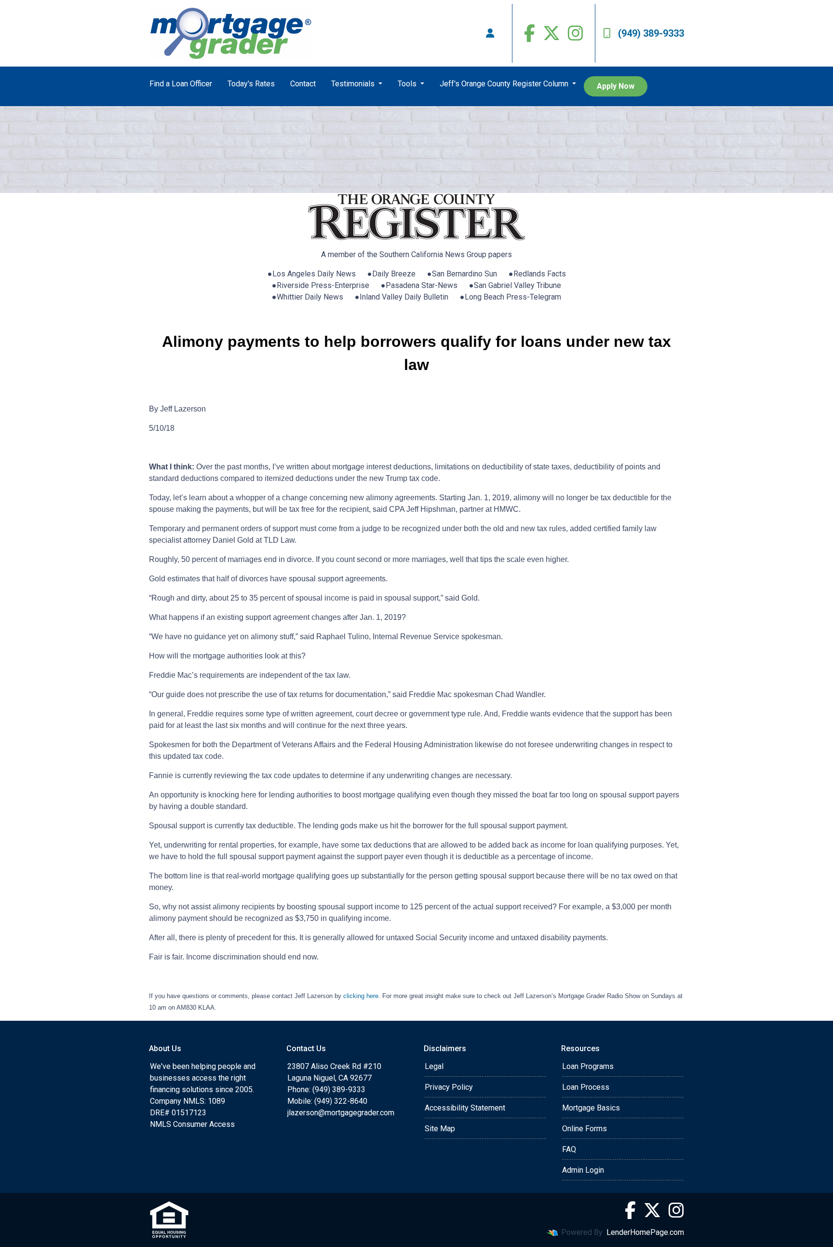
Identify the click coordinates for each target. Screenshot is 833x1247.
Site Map (440, 1128)
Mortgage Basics (591, 1107)
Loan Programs (588, 1066)
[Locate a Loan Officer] (490, 33)
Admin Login (583, 1170)
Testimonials (353, 83)
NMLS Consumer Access (192, 1124)
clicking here (360, 996)
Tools (408, 83)
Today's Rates (251, 83)
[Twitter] (551, 33)
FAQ (569, 1149)
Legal (434, 1066)
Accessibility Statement (465, 1107)
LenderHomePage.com (645, 1232)
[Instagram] (575, 33)
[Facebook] (529, 33)
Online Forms (584, 1128)
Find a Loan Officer (180, 83)
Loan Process (585, 1087)
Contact (303, 83)
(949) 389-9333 (651, 33)
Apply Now (615, 86)
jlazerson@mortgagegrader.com (340, 1112)
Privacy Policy (449, 1087)
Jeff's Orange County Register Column (505, 83)
